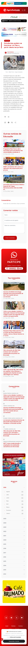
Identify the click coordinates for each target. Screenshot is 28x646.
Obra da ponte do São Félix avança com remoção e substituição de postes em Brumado (11, 352)
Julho (14, 494)
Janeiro (14, 513)
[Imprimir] (8, 116)
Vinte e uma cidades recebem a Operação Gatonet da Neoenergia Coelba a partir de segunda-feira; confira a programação (13, 313)
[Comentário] (5, 116)
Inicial (6, 626)
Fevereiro (14, 510)
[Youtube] (21, 617)
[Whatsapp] (5, 122)
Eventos (21, 626)
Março (14, 507)
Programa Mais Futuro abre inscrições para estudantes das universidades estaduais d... (13, 150)
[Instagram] (6, 617)
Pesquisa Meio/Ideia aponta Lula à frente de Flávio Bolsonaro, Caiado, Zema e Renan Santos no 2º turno (13, 333)
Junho (14, 497)
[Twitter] (16, 617)
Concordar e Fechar (14, 641)
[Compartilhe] (15, 122)
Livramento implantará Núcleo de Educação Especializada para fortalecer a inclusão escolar (13, 421)
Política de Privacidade (15, 637)
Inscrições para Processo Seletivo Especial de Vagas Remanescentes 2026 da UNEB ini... (13, 187)
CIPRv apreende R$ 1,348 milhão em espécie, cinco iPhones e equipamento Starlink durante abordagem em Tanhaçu (13, 372)
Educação (7, 40)
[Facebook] (8, 122)
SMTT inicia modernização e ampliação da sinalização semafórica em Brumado (12, 445)
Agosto (14, 491)
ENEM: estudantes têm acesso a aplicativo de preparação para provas (13, 168)
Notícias (13, 626)
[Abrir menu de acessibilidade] (2, 639)
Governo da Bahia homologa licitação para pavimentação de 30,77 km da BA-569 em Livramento (13, 294)
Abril (14, 504)
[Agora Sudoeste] (11, 10)
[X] (12, 122)
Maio (14, 501)
